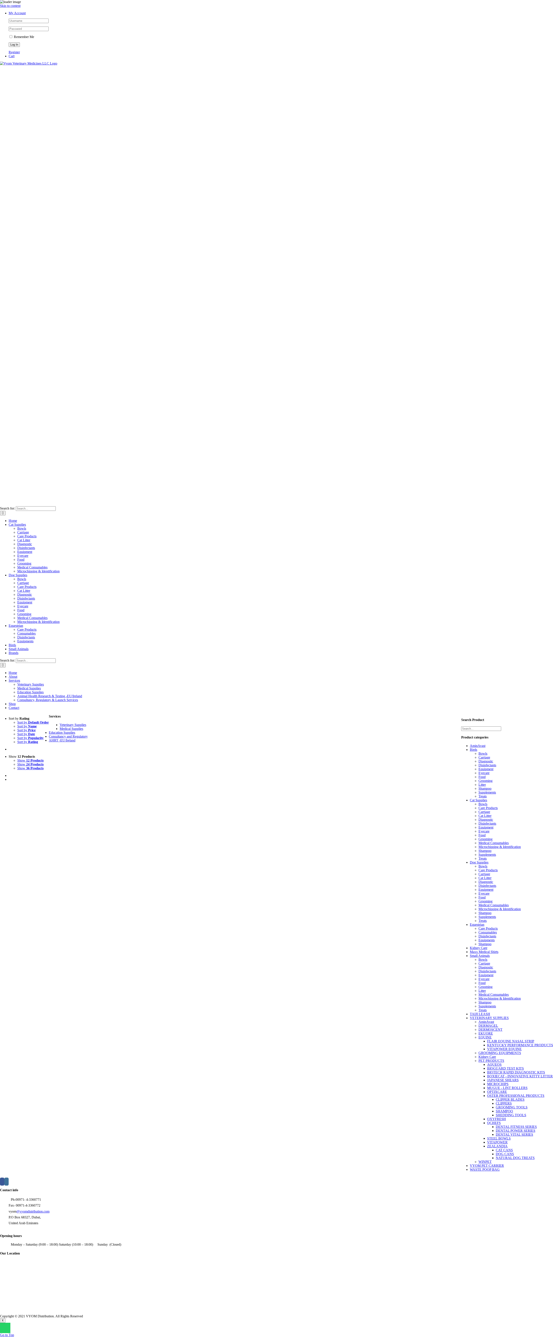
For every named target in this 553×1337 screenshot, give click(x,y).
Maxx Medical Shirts (484, 952)
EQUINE (485, 1037)
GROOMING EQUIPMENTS (499, 1053)
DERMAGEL (488, 1025)
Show (30, 760)
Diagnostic (485, 761)
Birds (473, 749)
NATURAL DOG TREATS (515, 1158)
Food (482, 777)
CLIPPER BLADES (510, 1099)
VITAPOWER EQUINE (504, 1049)
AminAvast (477, 746)
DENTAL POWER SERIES (515, 1130)
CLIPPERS (504, 1103)
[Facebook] (2, 1182)
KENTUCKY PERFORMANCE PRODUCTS (520, 1045)
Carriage (484, 757)
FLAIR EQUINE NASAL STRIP (510, 1041)
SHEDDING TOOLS (511, 1115)
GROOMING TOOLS (512, 1107)
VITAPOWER (497, 1142)
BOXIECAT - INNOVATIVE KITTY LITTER (520, 1076)
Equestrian (477, 924)
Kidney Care (478, 948)
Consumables (487, 932)
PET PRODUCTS (491, 1060)
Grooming (485, 781)
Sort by (33, 722)
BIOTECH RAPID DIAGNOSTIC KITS (516, 1072)
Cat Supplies (478, 800)
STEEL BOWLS (499, 1138)
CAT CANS (504, 1150)
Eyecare (483, 773)
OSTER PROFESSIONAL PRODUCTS (515, 1095)
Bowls (482, 753)
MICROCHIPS (498, 1084)
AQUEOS (494, 1064)
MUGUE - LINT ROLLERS (507, 1088)
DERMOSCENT (490, 1029)
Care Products (488, 808)
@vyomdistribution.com (32, 1211)
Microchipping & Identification (499, 847)
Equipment (485, 769)
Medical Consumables (493, 843)
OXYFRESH (496, 1119)
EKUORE (485, 1033)
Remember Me (23, 37)
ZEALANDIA (497, 1146)
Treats (482, 796)
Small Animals (480, 955)
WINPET (485, 1162)
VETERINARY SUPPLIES (489, 1018)
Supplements (487, 792)
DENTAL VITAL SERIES (514, 1134)
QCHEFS (494, 1123)
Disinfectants (487, 765)
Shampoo (484, 788)
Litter (482, 784)
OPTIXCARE (497, 1092)
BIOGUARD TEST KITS (505, 1068)
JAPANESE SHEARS (503, 1080)
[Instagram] (6, 1182)
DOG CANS (505, 1154)
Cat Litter (484, 816)
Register (14, 52)
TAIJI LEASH (480, 1014)
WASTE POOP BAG (485, 1169)
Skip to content (10, 6)
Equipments (486, 940)
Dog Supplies (479, 862)
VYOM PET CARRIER (487, 1165)
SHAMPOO (504, 1111)
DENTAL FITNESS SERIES (516, 1127)
